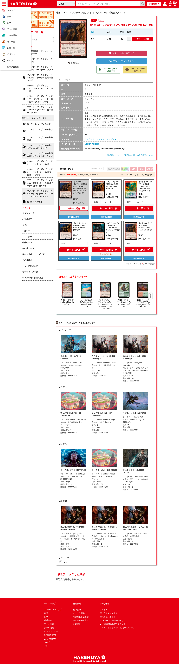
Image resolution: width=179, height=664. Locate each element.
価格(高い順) (84, 175)
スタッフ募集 (79, 613)
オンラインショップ (53, 609)
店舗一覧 (11, 48)
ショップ (11, 10)
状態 (93, 32)
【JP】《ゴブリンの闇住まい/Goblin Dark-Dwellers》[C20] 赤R (79, 226)
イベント (11, 54)
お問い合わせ (13, 67)
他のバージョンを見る (123, 61)
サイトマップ (50, 603)
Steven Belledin (92, 144)
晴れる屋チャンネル (108, 613)
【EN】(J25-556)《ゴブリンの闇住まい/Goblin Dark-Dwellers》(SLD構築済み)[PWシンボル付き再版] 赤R (80, 187)
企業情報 (77, 624)
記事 (9, 23)
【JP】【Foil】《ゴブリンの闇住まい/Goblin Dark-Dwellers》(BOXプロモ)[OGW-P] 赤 (145, 186)
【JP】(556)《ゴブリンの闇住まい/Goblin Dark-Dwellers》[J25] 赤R (145, 227)
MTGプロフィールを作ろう (112, 620)
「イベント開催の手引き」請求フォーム (117, 628)
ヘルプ (10, 60)
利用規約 (77, 609)
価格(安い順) (72, 175)
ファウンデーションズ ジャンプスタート (102, 139)
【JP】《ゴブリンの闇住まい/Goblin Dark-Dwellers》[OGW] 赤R (112, 185)
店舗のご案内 (50, 635)
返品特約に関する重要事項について (138, 155)
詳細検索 (153, 4)
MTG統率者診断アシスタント (113, 624)
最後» (149, 175)
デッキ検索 (12, 29)
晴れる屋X (104, 609)
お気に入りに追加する (123, 53)
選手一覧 (11, 42)
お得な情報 (104, 603)
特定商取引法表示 (81, 617)
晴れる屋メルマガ (107, 617)
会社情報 (77, 603)
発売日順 (95, 175)
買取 (9, 16)
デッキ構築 (12, 35)
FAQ (46, 646)
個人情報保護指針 (81, 620)
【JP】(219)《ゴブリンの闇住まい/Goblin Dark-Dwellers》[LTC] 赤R (113, 227)
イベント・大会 (51, 631)
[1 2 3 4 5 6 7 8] (129, 39)
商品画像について (114, 155)
